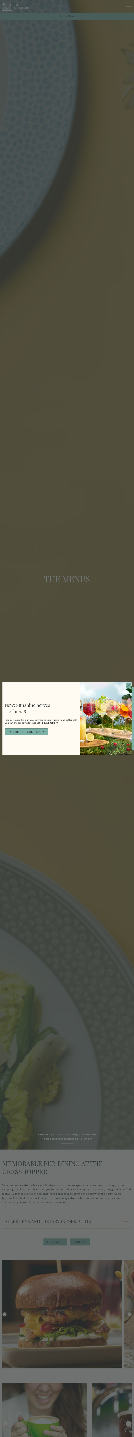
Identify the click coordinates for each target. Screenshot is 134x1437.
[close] (128, 685)
